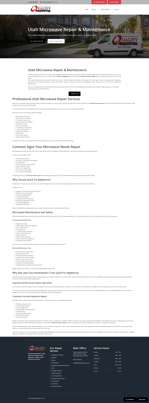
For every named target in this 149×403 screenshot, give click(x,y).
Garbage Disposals (57, 370)
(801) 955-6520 (34, 2)
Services (93, 9)
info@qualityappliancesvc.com (49, 2)
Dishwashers (55, 363)
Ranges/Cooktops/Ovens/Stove (60, 365)
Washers (54, 357)
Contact (117, 9)
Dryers (53, 360)
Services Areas (105, 9)
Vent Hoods (55, 384)
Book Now (142, 399)
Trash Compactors (57, 376)
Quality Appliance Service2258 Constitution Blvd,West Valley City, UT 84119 (80, 354)
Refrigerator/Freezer (57, 355)
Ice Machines (55, 381)
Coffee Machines (56, 373)
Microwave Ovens (57, 386)
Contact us (74, 94)
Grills (53, 368)
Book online (114, 2)
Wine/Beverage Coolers (58, 378)
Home (86, 9)
